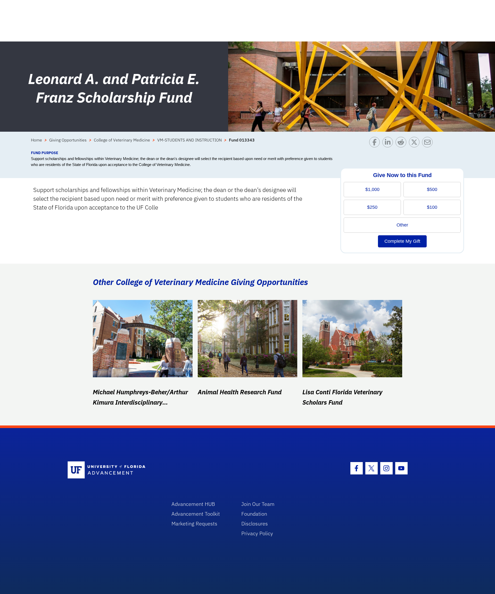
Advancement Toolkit (195, 513)
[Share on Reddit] (402, 143)
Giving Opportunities (68, 140)
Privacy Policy (257, 533)
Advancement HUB (193, 503)
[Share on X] (415, 143)
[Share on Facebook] (375, 143)
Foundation (254, 513)
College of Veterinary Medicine (122, 140)
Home (36, 140)
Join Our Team (258, 503)
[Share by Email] (428, 143)
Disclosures (254, 523)
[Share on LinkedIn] (388, 143)
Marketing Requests (194, 523)
